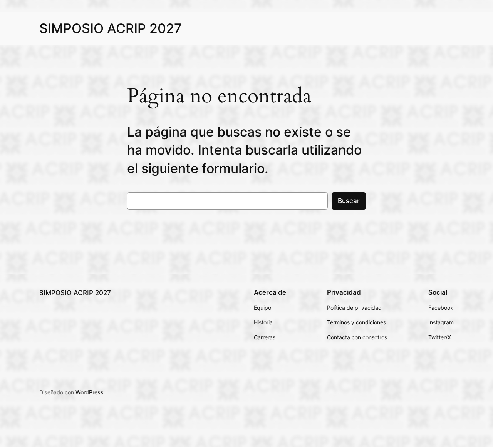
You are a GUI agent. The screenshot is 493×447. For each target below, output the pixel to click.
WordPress (89, 392)
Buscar (349, 201)
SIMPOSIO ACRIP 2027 (110, 28)
